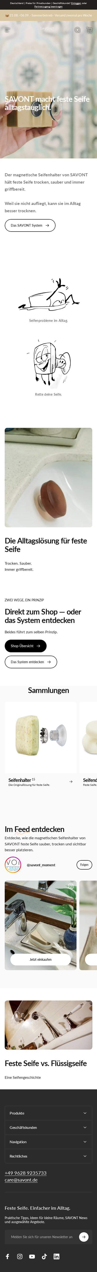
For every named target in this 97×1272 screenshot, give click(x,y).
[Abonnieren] (84, 1237)
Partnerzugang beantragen (48, 6)
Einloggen (76, 3)
